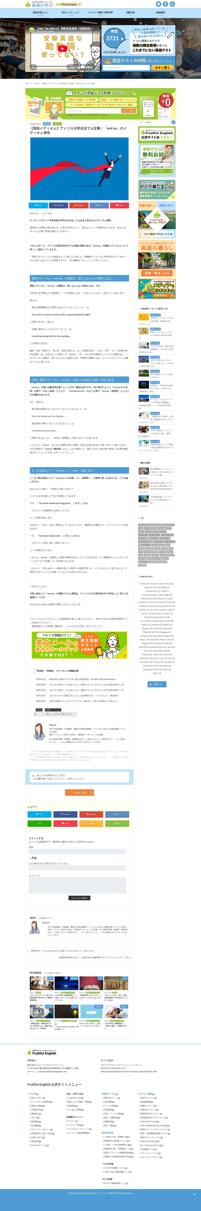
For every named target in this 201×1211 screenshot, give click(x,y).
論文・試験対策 (111, 1117)
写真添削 (108, 1109)
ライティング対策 (145, 542)
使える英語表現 (54, 714)
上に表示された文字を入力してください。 (49, 863)
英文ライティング (70, 13)
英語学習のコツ (40, 13)
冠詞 (168, 545)
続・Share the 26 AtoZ (151, 1145)
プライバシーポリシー (40, 1129)
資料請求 (35, 1141)
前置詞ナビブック (148, 1109)
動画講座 (160, 13)
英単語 (154, 552)
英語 (172, 555)
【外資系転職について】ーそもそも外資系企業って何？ (156, 501)
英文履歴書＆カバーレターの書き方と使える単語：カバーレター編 (156, 473)
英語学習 (142, 558)
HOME (32, 1093)
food (140, 528)
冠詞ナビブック (147, 1098)
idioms (147, 528)
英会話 (40, 670)
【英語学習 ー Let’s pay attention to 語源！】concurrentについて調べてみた (62, 951)
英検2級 (155, 555)
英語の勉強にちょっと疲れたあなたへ (161, 374)
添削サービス (109, 1093)
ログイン (71, 1121)
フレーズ (154, 538)
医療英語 (149, 548)
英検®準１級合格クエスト (115, 1141)
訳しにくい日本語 (145, 562)
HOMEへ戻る (80, 792)
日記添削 (108, 1102)
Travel (141, 532)
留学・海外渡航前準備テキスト (154, 1133)
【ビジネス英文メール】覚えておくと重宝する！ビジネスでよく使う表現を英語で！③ (86, 684)
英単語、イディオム (57, 670)
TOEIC (168, 528)
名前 (31, 847)
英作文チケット (111, 1098)
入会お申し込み (74, 1098)
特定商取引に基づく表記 (41, 1133)
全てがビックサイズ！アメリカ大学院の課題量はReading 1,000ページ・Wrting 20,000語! (156, 402)
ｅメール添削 (110, 1105)
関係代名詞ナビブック (150, 1113)
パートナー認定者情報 (77, 1133)
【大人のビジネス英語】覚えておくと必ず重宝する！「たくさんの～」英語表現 (83, 695)
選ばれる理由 (37, 1105)
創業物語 (35, 1121)
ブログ (34, 1117)
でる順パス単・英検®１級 (115, 1137)
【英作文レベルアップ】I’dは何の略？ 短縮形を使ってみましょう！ (156, 319)
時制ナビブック (147, 1105)
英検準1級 (164, 555)
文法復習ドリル (147, 1149)
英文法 (170, 552)
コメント (34, 875)
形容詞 (164, 548)
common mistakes (146, 525)
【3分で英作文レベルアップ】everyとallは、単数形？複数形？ (155, 432)
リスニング (158, 542)
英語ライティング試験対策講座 (117, 1152)
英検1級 (147, 555)
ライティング (165, 538)
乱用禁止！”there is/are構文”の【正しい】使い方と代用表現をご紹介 (155, 386)
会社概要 (35, 1125)
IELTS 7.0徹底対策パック (115, 1183)
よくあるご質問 (74, 1109)
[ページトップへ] (194, 1194)
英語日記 (164, 558)
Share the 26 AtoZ (149, 1141)
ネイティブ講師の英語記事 (100, 13)
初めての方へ (37, 1098)
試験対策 (130, 13)
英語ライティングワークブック (154, 1129)
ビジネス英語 (144, 538)
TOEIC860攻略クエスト (114, 1168)
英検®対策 (108, 1132)
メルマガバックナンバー (78, 1129)
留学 (170, 548)
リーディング (169, 542)
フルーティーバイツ (149, 1153)
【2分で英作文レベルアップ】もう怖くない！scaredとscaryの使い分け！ (156, 361)
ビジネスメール (167, 535)
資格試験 (142, 565)
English (157, 525)
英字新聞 (162, 552)
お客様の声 (36, 1109)
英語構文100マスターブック (153, 1117)
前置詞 (141, 548)
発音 (140, 552)
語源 (164, 562)
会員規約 (71, 1105)
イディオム (41, 714)
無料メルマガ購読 (75, 1102)
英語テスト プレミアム (151, 1137)
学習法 (157, 548)
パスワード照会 (74, 1125)
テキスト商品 (145, 1093)
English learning (168, 525)
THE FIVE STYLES (149, 1121)
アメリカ (162, 532)
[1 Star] (33, 776)
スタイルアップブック (150, 1157)
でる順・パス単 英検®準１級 (116, 1144)
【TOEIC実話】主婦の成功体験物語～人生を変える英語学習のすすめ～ (156, 347)
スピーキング (154, 535)
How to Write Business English (154, 1125)
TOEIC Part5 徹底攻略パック (116, 1172)
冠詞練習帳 (146, 1102)
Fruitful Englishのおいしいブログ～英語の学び (99, 1193)
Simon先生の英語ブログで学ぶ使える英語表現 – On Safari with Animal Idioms (82, 679)
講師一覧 (157, 684)
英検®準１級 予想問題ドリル (117, 1148)
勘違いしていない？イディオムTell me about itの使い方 (156, 333)
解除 (87, 1102)
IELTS (154, 528)
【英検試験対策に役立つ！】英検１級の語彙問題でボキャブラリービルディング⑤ (93, 957)
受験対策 (108, 1121)
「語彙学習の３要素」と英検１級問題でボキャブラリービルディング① (156, 417)
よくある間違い (151, 532)
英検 (140, 555)
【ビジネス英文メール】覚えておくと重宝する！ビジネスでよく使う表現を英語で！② (86, 690)
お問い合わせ (37, 1137)
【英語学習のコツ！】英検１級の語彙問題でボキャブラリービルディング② (156, 446)
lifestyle (161, 528)
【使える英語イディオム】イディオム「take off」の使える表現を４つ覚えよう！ (84, 701)
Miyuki (45, 922)
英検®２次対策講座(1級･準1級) (117, 1156)
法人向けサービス (38, 1145)
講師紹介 (35, 1113)
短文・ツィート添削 (113, 1113)
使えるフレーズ (144, 545)
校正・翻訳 (109, 1125)
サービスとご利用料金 (40, 1102)
